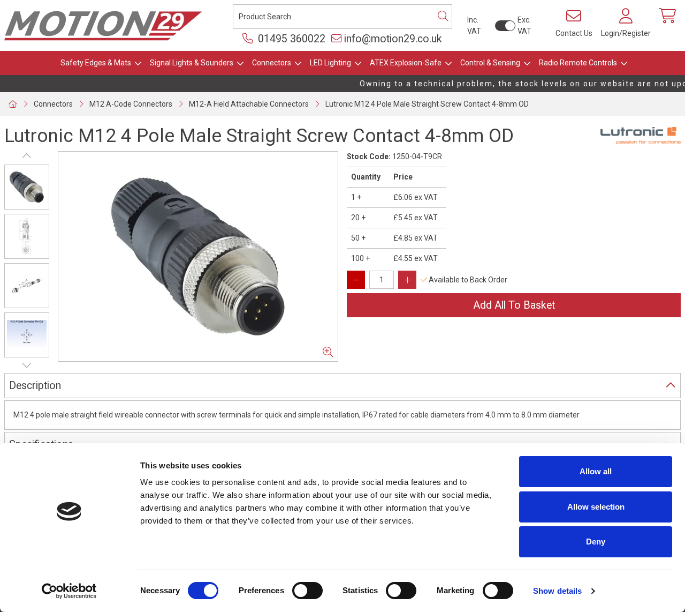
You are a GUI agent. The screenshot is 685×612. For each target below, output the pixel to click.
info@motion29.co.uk (393, 39)
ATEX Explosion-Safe (406, 62)
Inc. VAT (474, 25)
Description (35, 385)
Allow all (596, 471)
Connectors (271, 62)
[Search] (443, 16)
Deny (595, 541)
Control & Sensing (490, 62)
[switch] (307, 590)
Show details (557, 590)
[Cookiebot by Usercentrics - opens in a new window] (69, 591)
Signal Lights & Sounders (191, 62)
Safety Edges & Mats (95, 62)
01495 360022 (290, 39)
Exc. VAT (524, 25)
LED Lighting (330, 62)
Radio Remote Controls (578, 62)
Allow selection (596, 506)
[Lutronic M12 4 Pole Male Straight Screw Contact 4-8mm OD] (198, 256)
